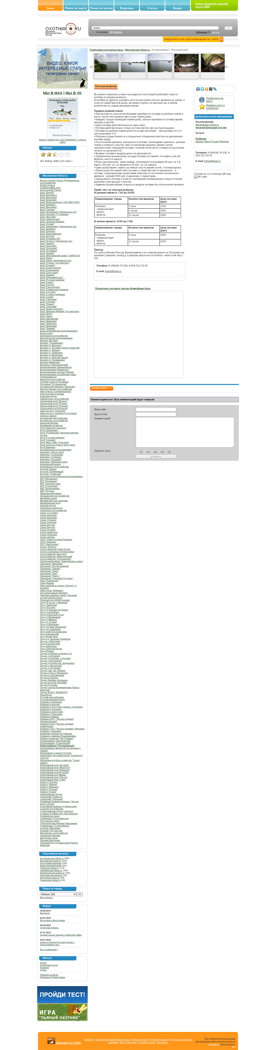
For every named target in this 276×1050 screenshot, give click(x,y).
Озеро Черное (47, 537)
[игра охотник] (62, 1020)
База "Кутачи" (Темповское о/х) (56, 241)
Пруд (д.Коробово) (49, 612)
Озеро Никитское (49, 532)
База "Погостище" (49, 272)
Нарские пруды (48, 505)
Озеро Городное (48, 522)
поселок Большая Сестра (211, 127)
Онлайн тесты (147, 1042)
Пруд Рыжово (47, 651)
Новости (89, 1039)
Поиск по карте (76, 8)
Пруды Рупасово (48, 685)
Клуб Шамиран (47, 447)
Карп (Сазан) (211, 141)
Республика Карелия (50, 863)
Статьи (152, 8)
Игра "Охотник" (128, 1042)
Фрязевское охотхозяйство (54, 833)
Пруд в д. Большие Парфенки (55, 639)
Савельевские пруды (51, 794)
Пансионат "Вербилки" (51, 564)
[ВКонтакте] (198, 89)
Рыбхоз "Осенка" (49, 789)
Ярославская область (51, 875)
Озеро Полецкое (48, 534)
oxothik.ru (214, 1044)
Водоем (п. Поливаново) (52, 360)
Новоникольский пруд (51, 508)
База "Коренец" (48, 231)
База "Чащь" (46, 316)
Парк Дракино (47, 583)
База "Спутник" (48, 292)
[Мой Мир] (211, 89)
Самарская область (50, 880)
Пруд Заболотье (48, 646)
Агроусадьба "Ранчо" (51, 190)
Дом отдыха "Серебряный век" (56, 391)
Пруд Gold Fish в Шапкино (53, 631)
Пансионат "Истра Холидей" (54, 566)
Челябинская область (51, 870)
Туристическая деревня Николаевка (58, 823)
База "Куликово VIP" (50, 238)
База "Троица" (47, 304)
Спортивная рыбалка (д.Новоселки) (58, 806)
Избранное (201, 32)
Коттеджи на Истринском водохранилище (61, 476)
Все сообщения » (49, 949)
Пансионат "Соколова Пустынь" (56, 578)
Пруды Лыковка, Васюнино (54, 680)
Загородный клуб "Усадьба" (54, 406)
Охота (43, 962)
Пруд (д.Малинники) (50, 617)
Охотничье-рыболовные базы (113, 1039)
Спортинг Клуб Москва (51, 809)
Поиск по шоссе (101, 8)
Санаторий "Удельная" (51, 799)
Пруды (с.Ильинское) (51, 665)
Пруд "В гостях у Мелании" (54, 602)
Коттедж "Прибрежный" (52, 471)
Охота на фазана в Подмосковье (57, 551)
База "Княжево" (48, 229)
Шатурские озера (49, 838)
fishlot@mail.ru (113, 271)
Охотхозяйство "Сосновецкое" (56, 559)
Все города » (46, 897)
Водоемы (127, 8)
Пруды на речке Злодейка (53, 682)
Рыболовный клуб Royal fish (54, 772)
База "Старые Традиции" (52, 294)
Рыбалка (44, 967)
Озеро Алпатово (48, 515)
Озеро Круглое (47, 525)
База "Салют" (47, 282)
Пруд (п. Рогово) (48, 622)
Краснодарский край (50, 865)
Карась (200, 141)
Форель (224, 141)
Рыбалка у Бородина (50, 731)
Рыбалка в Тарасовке (51, 714)
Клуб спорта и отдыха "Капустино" (57, 445)
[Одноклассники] (206, 89)
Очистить (216, 32)
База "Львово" (47, 253)
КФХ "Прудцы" (47, 491)
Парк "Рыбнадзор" (49, 580)
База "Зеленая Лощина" (52, 221)
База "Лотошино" (48, 248)
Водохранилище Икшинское (54, 369)
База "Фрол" (46, 314)
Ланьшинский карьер (51, 493)
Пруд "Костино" (48, 607)
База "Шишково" (48, 321)
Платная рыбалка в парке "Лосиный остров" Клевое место (58, 596)
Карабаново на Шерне (51, 425)
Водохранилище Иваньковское (56, 367)
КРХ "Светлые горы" (50, 483)
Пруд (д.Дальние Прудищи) (54, 610)
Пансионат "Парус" (50, 576)
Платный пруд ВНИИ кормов (55, 600)
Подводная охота (49, 965)
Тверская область (49, 868)
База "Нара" (46, 258)
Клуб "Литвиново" (49, 430)
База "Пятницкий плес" (51, 277)
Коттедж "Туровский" (50, 474)
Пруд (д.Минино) (48, 619)
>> (226, 66)
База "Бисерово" (48, 197)
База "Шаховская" (49, 318)
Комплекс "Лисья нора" (52, 452)
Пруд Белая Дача (49, 636)
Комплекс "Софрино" (51, 457)
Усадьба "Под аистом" (51, 830)
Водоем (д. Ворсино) (50, 345)
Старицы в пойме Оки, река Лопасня (59, 813)
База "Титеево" (48, 301)
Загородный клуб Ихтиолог (54, 408)
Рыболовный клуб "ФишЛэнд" (55, 767)
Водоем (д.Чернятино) (51, 355)
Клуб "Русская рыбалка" (52, 437)
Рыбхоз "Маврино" (49, 787)
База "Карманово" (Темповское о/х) (58, 226)
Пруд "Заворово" (48, 605)
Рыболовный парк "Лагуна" (54, 777)
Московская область (50, 861)
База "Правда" (47, 275)
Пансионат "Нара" (49, 571)
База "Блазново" (48, 200)
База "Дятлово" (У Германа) (54, 214)
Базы (50, 8)
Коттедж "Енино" (48, 469)
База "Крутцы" (47, 236)
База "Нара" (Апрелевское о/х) (56, 260)
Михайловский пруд (50, 503)
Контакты (162, 1042)
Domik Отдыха (47, 185)
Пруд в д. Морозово (50, 641)
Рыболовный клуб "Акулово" (54, 765)
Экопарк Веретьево (50, 840)
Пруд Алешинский (49, 634)
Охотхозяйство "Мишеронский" (56, 556)
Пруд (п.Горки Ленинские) (53, 627)
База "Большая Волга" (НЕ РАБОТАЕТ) (60, 202)
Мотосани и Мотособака (52, 920)
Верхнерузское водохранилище (56, 338)
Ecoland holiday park (50, 187)
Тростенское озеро (49, 821)
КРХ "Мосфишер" (49, 479)
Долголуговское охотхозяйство (56, 389)
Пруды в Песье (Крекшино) (54, 673)
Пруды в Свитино (49, 678)
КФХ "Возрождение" (50, 488)
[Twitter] (202, 89)
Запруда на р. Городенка (52, 411)
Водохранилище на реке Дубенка (57, 372)
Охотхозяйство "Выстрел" (53, 554)
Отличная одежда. (49, 927)
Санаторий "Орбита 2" (51, 796)
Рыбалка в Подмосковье (52, 977)
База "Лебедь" (47, 243)
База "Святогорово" (50, 287)
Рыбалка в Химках (49, 716)
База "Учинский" (48, 306)
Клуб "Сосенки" (48, 440)
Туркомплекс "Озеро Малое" (54, 826)
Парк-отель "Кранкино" (51, 590)
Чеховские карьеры (50, 835)
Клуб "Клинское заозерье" (53, 428)
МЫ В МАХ (52, 93)
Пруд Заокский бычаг (51, 648)
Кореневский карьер (50, 464)
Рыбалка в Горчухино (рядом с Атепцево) (61, 707)
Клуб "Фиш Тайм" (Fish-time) (54, 442)
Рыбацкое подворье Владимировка (58, 736)
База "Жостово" (48, 217)
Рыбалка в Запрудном (51, 712)
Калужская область (50, 878)
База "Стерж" (47, 297)
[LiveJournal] (215, 89)
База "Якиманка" (48, 326)
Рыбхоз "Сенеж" (48, 792)
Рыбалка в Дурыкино (50, 709)
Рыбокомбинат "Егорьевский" (55, 743)
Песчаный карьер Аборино (53, 593)
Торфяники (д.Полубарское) (54, 818)
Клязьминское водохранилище (56, 449)
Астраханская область (51, 858)
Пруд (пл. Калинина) (50, 629)
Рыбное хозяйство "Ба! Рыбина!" (57, 738)
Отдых (43, 970)
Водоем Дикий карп (50, 362)
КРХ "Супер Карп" (49, 486)
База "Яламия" (47, 328)
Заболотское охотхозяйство (54, 399)
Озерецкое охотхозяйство (53, 510)
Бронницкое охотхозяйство (54, 335)
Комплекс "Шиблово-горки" (54, 462)
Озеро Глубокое (48, 520)
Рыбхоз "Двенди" (48, 784)
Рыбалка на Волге (49, 975)
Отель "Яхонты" (48, 547)
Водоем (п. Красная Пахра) (54, 357)
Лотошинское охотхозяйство (55, 496)
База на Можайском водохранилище (58, 331)
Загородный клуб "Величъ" (53, 401)
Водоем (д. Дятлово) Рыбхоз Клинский (59, 348)
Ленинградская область (52, 873)
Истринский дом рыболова (53, 418)
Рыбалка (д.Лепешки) (51, 702)
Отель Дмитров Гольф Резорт (55, 549)
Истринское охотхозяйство (54, 420)
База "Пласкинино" (49, 270)
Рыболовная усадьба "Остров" (56, 753)
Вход (233, 1046)
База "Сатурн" (47, 284)
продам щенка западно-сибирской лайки (61, 935)
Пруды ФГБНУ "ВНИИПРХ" (54, 692)
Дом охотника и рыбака (52, 394)
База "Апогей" (47, 192)
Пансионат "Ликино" (50, 568)
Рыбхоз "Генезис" (49, 782)
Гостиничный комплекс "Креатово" (57, 386)
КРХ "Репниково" (48, 481)
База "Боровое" (48, 204)
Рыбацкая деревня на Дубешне (56, 733)
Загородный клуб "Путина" (53, 403)
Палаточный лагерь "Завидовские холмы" (61, 561)
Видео (177, 8)
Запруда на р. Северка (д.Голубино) (58, 413)
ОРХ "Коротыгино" (49, 544)
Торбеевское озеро (50, 816)
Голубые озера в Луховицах (54, 382)
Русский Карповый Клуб (52, 699)
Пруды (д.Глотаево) (50, 656)
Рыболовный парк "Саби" (53, 779)
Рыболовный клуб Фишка (53, 775)
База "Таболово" (48, 299)
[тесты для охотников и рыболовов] (62, 1002)
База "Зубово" (47, 224)
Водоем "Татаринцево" (51, 343)
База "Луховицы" (48, 251)
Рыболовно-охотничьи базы (106, 50)
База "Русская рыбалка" (52, 280)
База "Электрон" (48, 323)
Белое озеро (46, 333)
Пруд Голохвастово (50, 644)
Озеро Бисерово (48, 517)
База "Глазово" (47, 209)
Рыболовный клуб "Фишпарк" (55, 770)
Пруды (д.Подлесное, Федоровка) (57, 663)
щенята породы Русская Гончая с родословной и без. (57, 943)
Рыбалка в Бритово (50, 704)
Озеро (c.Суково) (49, 513)
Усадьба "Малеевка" (50, 828)
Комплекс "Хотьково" (51, 459)
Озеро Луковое (48, 530)
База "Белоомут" (48, 195)
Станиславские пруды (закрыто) (56, 811)
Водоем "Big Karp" (49, 340)
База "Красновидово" (51, 234)
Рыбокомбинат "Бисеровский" (55, 741)
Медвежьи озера (48, 498)
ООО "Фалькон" (48, 542)
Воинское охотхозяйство (52, 379)
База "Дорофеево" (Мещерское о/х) (58, 212)
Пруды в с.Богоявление (52, 675)
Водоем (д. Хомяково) (51, 352)
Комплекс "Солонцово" (51, 454)
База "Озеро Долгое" (50, 267)
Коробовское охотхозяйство (54, 466)
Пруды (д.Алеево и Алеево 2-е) (56, 653)
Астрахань (115, 32)
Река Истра (46, 695)
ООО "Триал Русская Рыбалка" (56, 539)
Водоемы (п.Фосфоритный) (54, 365)
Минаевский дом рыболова (54, 500)
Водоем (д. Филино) (50, 350)
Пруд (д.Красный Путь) (52, 614)
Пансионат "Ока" (48, 573)
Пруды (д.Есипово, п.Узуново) (55, 658)
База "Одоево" (47, 265)
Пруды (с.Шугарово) (50, 668)
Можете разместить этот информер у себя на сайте (62, 141)
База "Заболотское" (50, 219)
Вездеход (45, 913)
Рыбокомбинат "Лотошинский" (57, 745)
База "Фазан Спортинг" (51, 309)
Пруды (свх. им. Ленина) (52, 670)
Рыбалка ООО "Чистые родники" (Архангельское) (57, 720)
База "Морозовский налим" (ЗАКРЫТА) (60, 255)
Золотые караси (48, 416)
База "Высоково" (48, 207)
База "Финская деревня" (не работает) (59, 311)
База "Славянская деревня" (54, 289)
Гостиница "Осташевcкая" (53, 384)
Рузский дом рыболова (52, 697)
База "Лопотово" (48, 246)
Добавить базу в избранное (215, 107)
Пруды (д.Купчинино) (51, 661)
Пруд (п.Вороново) (49, 624)
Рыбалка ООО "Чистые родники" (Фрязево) (62, 728)
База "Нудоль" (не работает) (54, 263)
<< (91, 66)
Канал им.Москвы (49, 423)
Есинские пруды (48, 396)
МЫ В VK (73, 93)
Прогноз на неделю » (62, 135)
